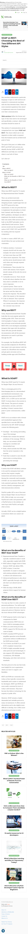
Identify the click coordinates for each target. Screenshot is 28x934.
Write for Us (4, 918)
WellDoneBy (8, 17)
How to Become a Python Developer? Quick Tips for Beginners (14, 888)
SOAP (11, 725)
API (3, 725)
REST (7, 725)
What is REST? (6, 169)
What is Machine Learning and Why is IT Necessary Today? (14, 860)
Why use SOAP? (8, 174)
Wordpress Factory (7, 906)
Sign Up (25, 12)
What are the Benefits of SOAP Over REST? (13, 181)
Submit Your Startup (6, 922)
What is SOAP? (6, 172)
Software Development (7, 34)
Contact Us (4, 916)
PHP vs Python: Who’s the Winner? (14, 754)
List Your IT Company (6, 924)
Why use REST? (8, 170)
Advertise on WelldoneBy (7, 912)
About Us (3, 910)
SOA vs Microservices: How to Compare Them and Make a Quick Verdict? (14, 808)
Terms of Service (5, 914)
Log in (18, 12)
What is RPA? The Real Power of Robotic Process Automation (14, 781)
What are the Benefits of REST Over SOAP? (14, 177)
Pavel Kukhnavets (8, 52)
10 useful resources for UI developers (14, 834)
